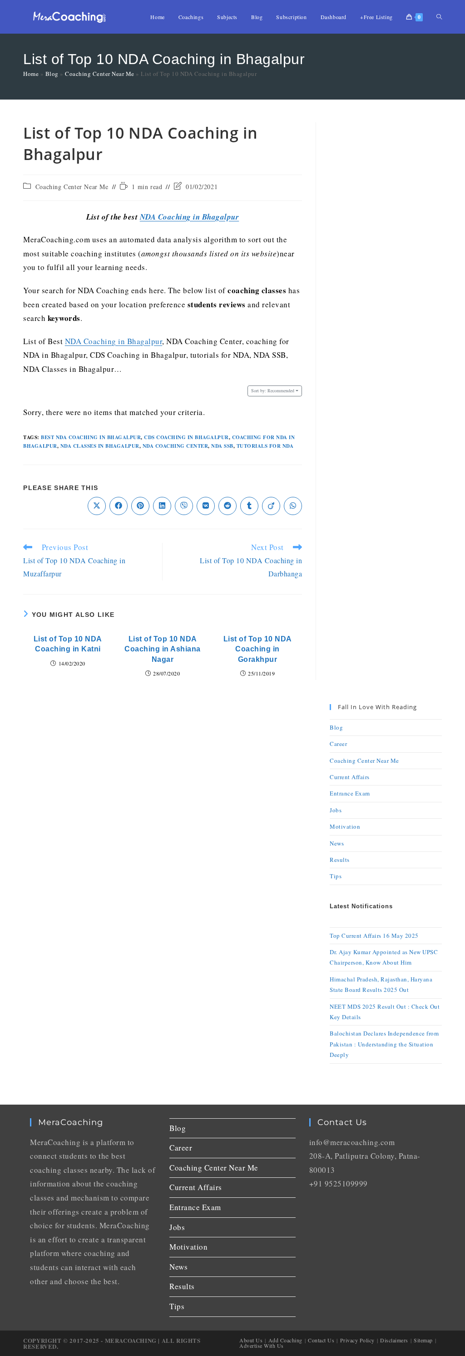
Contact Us (321, 1340)
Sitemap (423, 1340)
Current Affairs (350, 777)
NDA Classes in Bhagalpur (99, 446)
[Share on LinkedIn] (162, 506)
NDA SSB (222, 446)
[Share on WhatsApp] (293, 506)
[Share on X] (97, 506)
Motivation (345, 826)
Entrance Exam (350, 793)
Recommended (272, 390)
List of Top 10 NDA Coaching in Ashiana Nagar (162, 649)
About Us (250, 1340)
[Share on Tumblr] (249, 506)
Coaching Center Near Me (99, 74)
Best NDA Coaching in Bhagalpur (91, 437)
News (337, 843)
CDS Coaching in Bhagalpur (186, 437)
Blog (52, 74)
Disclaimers (394, 1340)
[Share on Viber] (184, 506)
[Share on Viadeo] (271, 506)
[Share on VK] (206, 506)
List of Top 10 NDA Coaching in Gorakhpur (257, 649)
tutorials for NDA (265, 446)
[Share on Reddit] (227, 506)
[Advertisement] (385, 258)
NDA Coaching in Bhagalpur (189, 216)
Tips (335, 876)
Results (340, 860)
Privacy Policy (357, 1340)
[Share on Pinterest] (140, 506)
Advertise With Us (261, 1345)
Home (31, 74)
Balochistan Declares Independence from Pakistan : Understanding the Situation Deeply (384, 1044)
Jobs (335, 810)
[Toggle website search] (439, 17)
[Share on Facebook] (118, 506)
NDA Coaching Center (175, 446)
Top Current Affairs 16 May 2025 (374, 935)
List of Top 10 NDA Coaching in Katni (68, 644)
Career (338, 744)
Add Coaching (285, 1340)
